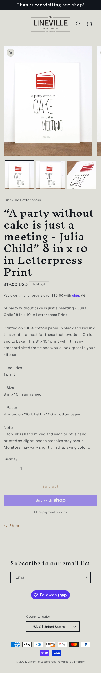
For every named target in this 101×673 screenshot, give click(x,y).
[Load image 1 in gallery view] (19, 175)
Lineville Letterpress (42, 661)
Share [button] (14, 525)
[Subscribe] (85, 577)
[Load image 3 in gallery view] (81, 175)
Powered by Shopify (71, 661)
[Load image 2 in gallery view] (50, 175)
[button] (9, 23)
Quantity (10, 459)
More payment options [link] (50, 512)
